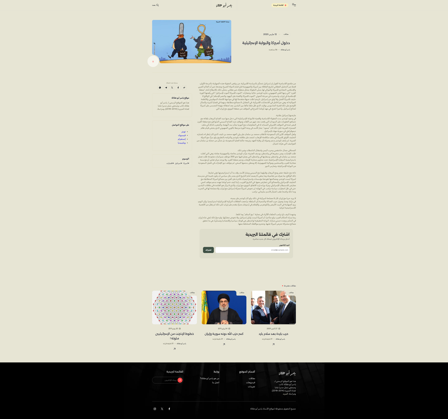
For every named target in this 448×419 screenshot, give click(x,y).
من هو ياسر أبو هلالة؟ (209, 378)
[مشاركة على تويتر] (172, 87)
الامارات (169, 163)
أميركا (185, 163)
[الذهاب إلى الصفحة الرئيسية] (224, 5)
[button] (294, 5)
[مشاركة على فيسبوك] (178, 87)
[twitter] (162, 409)
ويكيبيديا (182, 142)
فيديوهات (250, 382)
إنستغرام (182, 139)
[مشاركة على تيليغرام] (166, 87)
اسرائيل (178, 163)
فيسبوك (182, 135)
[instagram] (155, 409)
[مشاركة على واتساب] (160, 87)
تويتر (184, 131)
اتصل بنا (215, 382)
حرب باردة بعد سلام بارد (273, 333)
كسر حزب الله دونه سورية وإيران (224, 333)
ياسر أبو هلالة (285, 50)
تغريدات (251, 386)
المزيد (285, 394)
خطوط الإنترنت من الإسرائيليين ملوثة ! (174, 336)
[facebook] (169, 409)
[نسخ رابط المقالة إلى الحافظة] (184, 87)
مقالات (286, 34)
